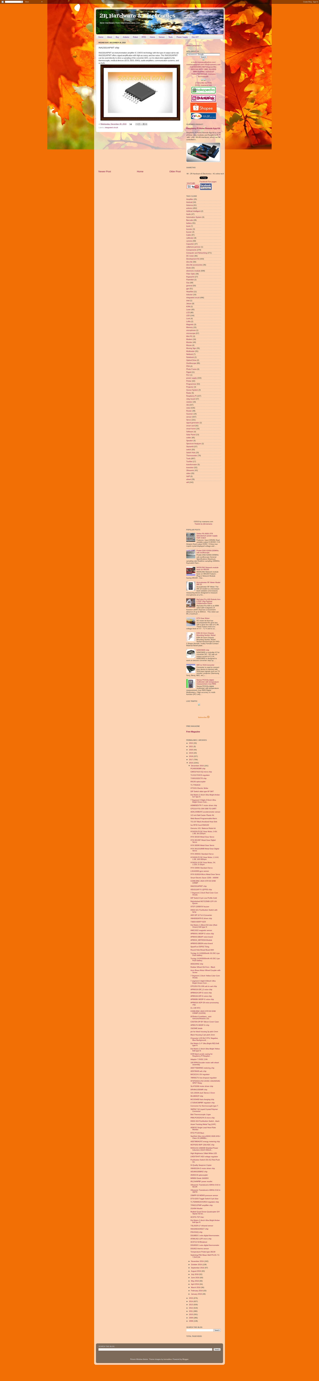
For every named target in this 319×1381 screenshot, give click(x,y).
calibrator (190, 238)
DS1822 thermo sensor (200, 1249)
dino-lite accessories (194, 265)
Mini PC (189, 336)
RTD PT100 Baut (197, 1133)
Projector (189, 387)
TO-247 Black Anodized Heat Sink (204, 822)
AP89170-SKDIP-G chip (200, 1025)
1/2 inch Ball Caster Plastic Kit (202, 815)
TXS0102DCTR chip (198, 778)
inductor (189, 295)
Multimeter (190, 351)
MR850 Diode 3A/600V (200, 1178)
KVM (188, 306)
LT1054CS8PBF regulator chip (203, 1103)
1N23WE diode (196, 1028)
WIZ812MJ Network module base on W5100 (207, 568)
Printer (189, 381)
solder (188, 438)
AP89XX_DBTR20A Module (201, 940)
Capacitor (190, 244)
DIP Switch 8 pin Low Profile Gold (204, 898)
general (189, 286)
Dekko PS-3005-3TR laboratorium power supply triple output (207, 536)
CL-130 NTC (195, 1008)
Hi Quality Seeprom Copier (201, 1165)
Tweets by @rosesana (203, 524)
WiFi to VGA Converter (205, 665)
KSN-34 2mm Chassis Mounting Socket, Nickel (206, 634)
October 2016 (196, 1264)
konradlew (168, 1359)
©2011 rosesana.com (203, 85)
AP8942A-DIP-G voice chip (201, 993)
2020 (191, 750)
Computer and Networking (196, 253)
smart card (190, 426)
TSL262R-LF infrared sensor (202, 1226)
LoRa (188, 321)
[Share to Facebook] (144, 124)
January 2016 (196, 1294)
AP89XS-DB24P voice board (202, 937)
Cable (188, 235)
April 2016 (195, 1284)
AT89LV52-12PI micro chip (201, 1239)
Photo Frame (191, 369)
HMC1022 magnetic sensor (201, 930)
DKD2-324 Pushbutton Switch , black (205, 1121)
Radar (188, 393)
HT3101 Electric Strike (199, 788)
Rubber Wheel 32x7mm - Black (203, 967)
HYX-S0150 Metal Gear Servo (202, 837)
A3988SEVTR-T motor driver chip (204, 805)
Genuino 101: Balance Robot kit (203, 828)
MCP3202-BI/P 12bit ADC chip (202, 1145)
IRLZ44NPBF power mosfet (201, 1181)
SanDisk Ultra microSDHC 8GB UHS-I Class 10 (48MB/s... (205, 1137)
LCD (188, 312)
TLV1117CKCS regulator (200, 775)
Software (189, 432)
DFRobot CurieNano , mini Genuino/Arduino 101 (201, 1017)
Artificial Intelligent (193, 211)
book (188, 226)
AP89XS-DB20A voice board (202, 943)
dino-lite (189, 262)
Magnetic (190, 324)
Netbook (189, 354)
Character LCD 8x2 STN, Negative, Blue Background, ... (204, 1039)
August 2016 (196, 1271)
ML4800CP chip (197, 1096)
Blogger (185, 1359)
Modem (189, 339)
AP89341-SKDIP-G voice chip (202, 934)
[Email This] (136, 124)
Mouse (189, 345)
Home (100, 37)
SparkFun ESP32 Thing (200, 947)
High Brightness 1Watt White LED (204, 1153)
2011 (191, 1311)
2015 (191, 1298)
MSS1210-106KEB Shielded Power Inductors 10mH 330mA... (204, 1149)
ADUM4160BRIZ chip (199, 1172)
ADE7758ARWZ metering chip (202, 1068)
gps (187, 289)
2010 (191, 1314)
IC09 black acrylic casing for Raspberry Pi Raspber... (202, 1055)
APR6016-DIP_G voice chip (201, 989)
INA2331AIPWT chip (199, 886)
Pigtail (188, 372)
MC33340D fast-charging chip (202, 1099)
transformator (191, 464)
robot (188, 408)
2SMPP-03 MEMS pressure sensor (204, 1195)
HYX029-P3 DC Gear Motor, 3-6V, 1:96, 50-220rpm (204, 832)
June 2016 (195, 1278)
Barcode (189, 220)
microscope (190, 333)
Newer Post (104, 171)
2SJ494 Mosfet (196, 1208)
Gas (188, 283)
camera (189, 241)
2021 (191, 746)
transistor (190, 467)
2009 (191, 1318)
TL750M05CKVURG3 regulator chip (205, 1202)
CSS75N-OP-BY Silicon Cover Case (205, 1022)
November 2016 (197, 1261)
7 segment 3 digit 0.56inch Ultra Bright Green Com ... (203, 982)
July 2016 (195, 1274)
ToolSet (189, 461)
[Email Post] (130, 124)
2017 (191, 760)
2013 (191, 1305)
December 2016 (197, 766)
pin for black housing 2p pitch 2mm (204, 1032)
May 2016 (195, 1281)
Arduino (126, 37)
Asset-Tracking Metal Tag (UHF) (203, 1124)
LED (188, 315)
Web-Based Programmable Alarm (204, 818)
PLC (188, 375)
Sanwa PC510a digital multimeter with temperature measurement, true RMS (208, 682)
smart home (191, 429)
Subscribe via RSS (203, 83)
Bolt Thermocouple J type (201, 1114)
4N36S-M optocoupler (199, 1175)
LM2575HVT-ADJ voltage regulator (204, 1157)
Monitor (189, 342)
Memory (189, 327)
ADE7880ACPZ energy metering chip (205, 1141)
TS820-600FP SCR (198, 922)
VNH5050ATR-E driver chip (201, 918)
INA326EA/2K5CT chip (199, 1229)
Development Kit (192, 259)
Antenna (189, 205)
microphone (191, 330)
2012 (191, 1308)
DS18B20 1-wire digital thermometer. (205, 1235)
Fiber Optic (190, 274)
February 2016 (197, 1291)
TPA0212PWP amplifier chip (202, 1205)
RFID (144, 37)
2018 (191, 756)
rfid (187, 405)
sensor (189, 417)
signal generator (192, 423)
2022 (191, 743)
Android (189, 202)
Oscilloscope (191, 363)
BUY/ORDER (203, 77)
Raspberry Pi (191, 396)
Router (189, 411)
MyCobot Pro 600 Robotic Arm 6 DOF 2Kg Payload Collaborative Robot (208, 601)
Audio (188, 214)
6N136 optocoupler (198, 782)
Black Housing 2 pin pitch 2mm (203, 1035)
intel (188, 301)
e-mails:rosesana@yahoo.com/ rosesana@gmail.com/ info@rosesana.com (203, 68)
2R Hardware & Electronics (137, 16)
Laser (188, 309)
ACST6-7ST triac (197, 1217)
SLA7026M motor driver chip (202, 1086)
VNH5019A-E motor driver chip (203, 1168)
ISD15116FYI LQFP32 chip (201, 889)
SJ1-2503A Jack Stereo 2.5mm (203, 1093)
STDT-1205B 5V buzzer (200, 907)
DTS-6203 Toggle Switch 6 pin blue (204, 1199)
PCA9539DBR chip (198, 768)
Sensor (162, 37)
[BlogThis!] (139, 124)
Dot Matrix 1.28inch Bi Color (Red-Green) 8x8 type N (204, 926)
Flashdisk (190, 280)
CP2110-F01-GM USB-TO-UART (203, 809)
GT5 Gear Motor (203, 618)
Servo (188, 420)
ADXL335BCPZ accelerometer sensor (205, 812)
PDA (188, 366)
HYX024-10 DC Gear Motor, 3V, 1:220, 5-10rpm (203, 863)
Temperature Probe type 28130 (203, 1252)
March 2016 (196, 1287)
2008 (191, 1321)
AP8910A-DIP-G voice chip (201, 996)
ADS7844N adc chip (198, 1071)
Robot (135, 37)
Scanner (189, 414)
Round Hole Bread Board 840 (202, 950)
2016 (191, 763)
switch (188, 450)
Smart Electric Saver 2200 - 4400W (204, 878)
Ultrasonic (190, 470)
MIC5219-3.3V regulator (200, 1074)
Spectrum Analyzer (193, 444)
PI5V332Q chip (196, 1232)
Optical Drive (191, 360)
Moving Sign (191, 348)
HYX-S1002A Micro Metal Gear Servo (205, 874)
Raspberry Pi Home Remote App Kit (203, 128)
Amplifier (189, 199)
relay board (190, 399)
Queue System (192, 390)
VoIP (188, 476)
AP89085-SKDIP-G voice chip (202, 999)
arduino (189, 208)
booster (189, 229)
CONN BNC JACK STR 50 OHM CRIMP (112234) (203, 1012)
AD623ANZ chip (197, 964)
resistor (189, 402)
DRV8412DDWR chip (199, 1090)
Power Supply (182, 37)
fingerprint (190, 277)
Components (191, 250)
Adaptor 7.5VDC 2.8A (199, 1059)
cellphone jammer (193, 247)
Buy (117, 37)
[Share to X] (141, 124)
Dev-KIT (195, 37)
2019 (191, 753)
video (188, 473)
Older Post (175, 171)
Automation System (194, 217)
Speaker (189, 441)
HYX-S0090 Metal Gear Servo (202, 845)
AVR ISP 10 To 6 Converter (201, 915)
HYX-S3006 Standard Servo (202, 868)
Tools (170, 37)
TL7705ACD (195, 785)
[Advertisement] (139, 151)
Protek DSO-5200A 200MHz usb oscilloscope (208, 551)
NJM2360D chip (203, 650)
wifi (187, 482)
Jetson (189, 304)
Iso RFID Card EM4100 (200, 825)
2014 (191, 1301)
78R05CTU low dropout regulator (204, 1078)
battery (189, 223)
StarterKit (190, 447)
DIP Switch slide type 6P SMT (202, 791)
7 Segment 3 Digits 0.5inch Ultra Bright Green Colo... (203, 801)
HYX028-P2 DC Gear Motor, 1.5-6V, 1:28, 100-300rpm (205, 858)
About (109, 37)
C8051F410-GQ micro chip (201, 772)
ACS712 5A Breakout (199, 1242)
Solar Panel (190, 435)
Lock (188, 318)
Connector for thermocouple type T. (205, 1106)
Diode (188, 268)
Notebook (190, 357)
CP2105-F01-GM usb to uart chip (204, 986)
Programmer (191, 384)
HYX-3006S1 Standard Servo (202, 854)
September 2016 (198, 1268)
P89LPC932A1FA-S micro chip (203, 1118)
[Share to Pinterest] (146, 124)
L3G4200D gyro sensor (200, 871)
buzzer (189, 232)
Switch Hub (190, 453)
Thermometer (191, 456)
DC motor (190, 256)
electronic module (193, 271)
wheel (188, 479)
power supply (191, 378)
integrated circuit (111, 127)
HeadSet (189, 292)
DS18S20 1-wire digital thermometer (205, 1245)
